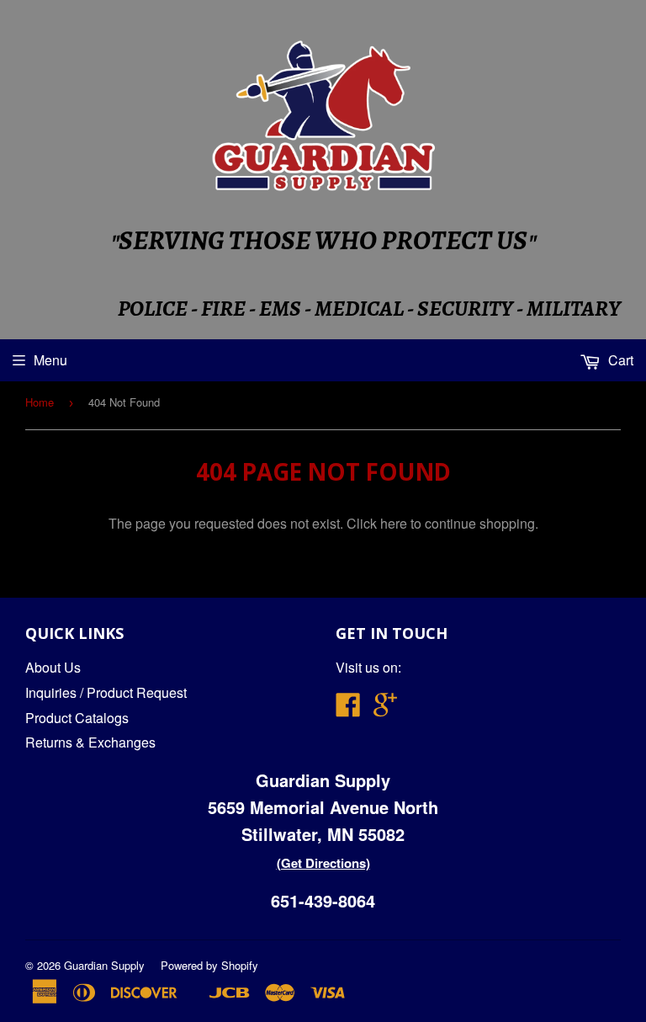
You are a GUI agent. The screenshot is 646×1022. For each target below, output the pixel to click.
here (393, 523)
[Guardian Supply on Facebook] (348, 709)
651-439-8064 (323, 900)
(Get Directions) (323, 863)
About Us (53, 667)
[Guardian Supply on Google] (385, 709)
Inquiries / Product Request (106, 692)
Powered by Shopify (209, 965)
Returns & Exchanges (90, 742)
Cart (619, 360)
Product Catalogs (77, 717)
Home (39, 402)
